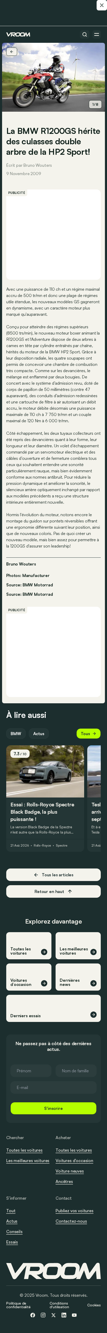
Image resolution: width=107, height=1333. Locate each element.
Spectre (61, 845)
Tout (10, 1210)
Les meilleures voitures (27, 1160)
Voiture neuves (70, 1171)
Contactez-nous (71, 1221)
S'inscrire (53, 1108)
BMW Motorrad (38, 594)
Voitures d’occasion (74, 1160)
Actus (38, 733)
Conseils (14, 1231)
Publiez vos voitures (74, 1210)
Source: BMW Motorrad (29, 584)
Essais (12, 1242)
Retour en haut (49, 891)
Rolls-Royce (42, 845)
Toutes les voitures (24, 1150)
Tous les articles (57, 874)
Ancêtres (64, 1181)
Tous (85, 733)
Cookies (94, 1305)
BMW (16, 733)
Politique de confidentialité (18, 1305)
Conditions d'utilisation (59, 1305)
